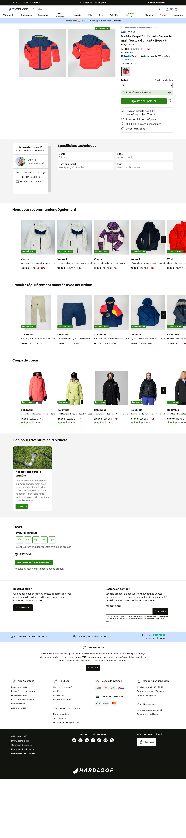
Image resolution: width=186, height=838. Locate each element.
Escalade (77, 15)
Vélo (90, 15)
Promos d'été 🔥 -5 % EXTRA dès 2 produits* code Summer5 (93, 21)
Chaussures (26, 15)
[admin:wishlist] (169, 101)
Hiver (100, 15)
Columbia (128, 32)
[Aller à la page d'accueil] (123, 27)
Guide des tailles (164, 80)
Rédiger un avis (127, 44)
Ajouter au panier (143, 101)
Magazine (178, 15)
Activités (114, 15)
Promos (163, 15)
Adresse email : (114, 606)
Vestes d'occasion (145, 27)
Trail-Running (60, 15)
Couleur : (128, 64)
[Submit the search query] (159, 10)
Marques (149, 15)
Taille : (124, 80)
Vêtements (8, 15)
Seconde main (132, 15)
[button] (42, 53)
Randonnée (43, 15)
